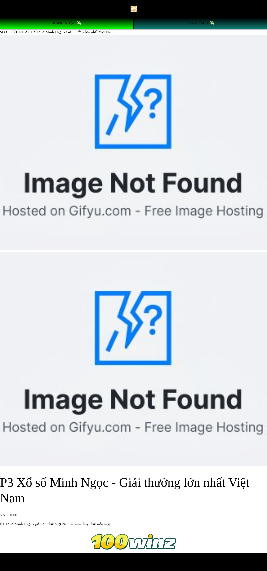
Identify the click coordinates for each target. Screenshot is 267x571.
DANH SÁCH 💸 (200, 23)
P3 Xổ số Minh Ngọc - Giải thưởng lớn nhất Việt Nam (72, 32)
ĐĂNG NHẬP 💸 (67, 23)
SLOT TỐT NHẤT (15, 32)
